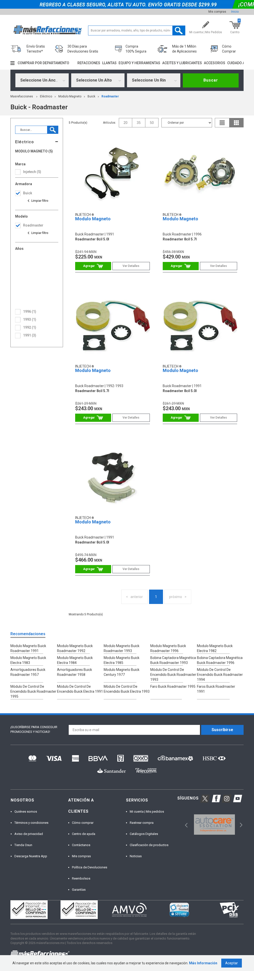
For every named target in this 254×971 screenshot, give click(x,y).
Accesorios (214, 63)
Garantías (79, 889)
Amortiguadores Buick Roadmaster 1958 (74, 672)
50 (152, 123)
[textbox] (136, 30)
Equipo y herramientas (139, 63)
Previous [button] (185, 824)
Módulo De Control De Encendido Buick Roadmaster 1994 (220, 675)
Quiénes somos (25, 811)
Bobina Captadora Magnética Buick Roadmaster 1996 (220, 660)
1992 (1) (29, 327)
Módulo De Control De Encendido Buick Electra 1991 (80, 689)
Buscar (210, 80)
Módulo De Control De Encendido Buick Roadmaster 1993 (173, 675)
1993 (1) (29, 319)
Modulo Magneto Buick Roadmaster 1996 (168, 648)
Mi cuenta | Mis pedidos (147, 811)
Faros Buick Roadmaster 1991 (216, 689)
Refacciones (88, 63)
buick (91, 96)
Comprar (93, 266)
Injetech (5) (32, 172)
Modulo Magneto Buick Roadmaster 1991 (28, 648)
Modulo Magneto (69, 96)
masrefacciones (21, 96)
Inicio (235, 11)
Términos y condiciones (31, 823)
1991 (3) (29, 335)
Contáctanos (81, 845)
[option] (214, 824)
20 (125, 123)
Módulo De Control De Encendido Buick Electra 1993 (127, 689)
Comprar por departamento (43, 63)
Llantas (109, 63)
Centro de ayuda (83, 834)
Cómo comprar (83, 823)
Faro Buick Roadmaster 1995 (172, 686)
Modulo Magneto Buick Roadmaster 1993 (121, 648)
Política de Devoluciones (89, 867)
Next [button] (240, 824)
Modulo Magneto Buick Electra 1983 (28, 660)
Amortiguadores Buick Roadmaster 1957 (27, 672)
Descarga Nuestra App (30, 856)
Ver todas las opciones (38, 201)
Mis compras (217, 11)
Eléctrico (46, 96)
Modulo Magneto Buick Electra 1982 (215, 648)
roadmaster (110, 96)
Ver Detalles (131, 266)
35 (139, 123)
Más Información (203, 963)
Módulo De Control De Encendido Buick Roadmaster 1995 (33, 691)
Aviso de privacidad (28, 834)
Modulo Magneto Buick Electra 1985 (121, 660)
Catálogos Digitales (144, 834)
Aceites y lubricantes (182, 63)
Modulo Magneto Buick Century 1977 (121, 672)
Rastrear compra (142, 823)
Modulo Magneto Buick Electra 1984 (75, 660)
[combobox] (42, 80)
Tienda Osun (23, 845)
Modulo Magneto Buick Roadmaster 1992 (75, 648)
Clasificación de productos (149, 845)
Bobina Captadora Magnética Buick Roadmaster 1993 (173, 660)
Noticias (136, 856)
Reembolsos (81, 878)
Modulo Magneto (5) (34, 151)
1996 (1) (29, 312)
